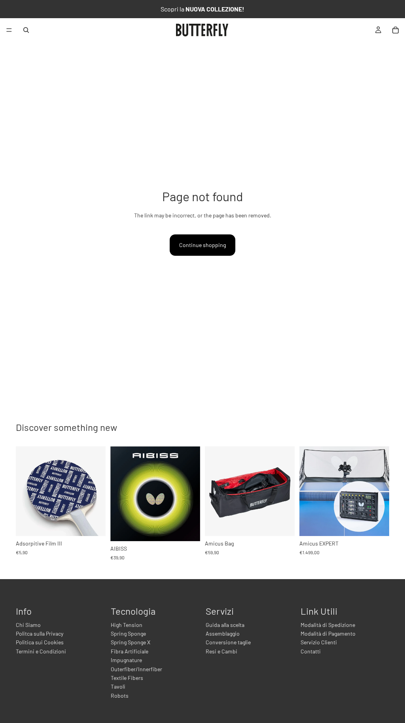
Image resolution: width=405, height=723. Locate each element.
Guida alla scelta (225, 624)
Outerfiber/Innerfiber (136, 669)
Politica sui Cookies (40, 642)
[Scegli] (188, 529)
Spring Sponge (128, 633)
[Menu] (9, 30)
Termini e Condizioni (41, 651)
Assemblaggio (223, 633)
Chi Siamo (28, 624)
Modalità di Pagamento (328, 633)
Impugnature (126, 660)
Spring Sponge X (130, 642)
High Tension (126, 624)
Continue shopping (202, 245)
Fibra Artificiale (129, 651)
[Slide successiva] (191, 493)
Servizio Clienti (319, 642)
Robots (120, 695)
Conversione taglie (228, 642)
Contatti (311, 651)
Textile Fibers (127, 677)
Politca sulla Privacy (39, 633)
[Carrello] (395, 30)
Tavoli (118, 686)
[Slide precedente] (119, 493)
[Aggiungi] (93, 524)
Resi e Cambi (221, 651)
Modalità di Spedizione (328, 624)
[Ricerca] (26, 30)
